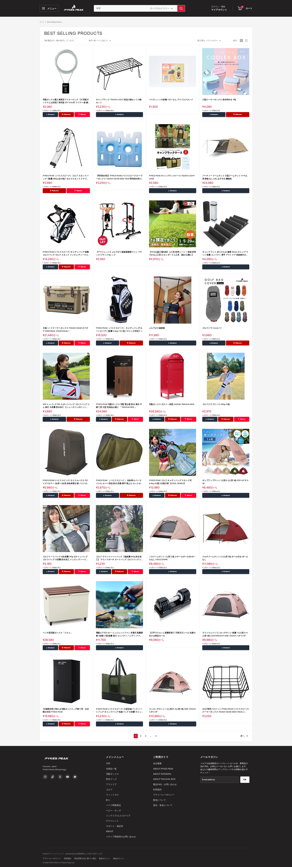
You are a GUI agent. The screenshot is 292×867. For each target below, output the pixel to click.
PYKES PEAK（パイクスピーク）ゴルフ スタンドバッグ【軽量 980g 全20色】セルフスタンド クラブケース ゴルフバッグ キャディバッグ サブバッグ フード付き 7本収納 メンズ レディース (66, 177)
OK (244, 779)
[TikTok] (52, 776)
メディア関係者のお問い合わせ (121, 836)
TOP (108, 763)
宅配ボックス (112, 774)
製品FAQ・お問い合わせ (165, 784)
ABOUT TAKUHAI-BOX (164, 779)
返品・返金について (162, 805)
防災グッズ (111, 779)
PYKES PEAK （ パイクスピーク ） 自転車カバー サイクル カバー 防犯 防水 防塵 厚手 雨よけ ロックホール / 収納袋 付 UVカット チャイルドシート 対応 (119, 482)
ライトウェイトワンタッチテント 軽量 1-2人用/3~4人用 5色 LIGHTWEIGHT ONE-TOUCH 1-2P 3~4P (225, 634)
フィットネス (112, 794)
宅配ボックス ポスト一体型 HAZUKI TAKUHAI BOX (171, 404)
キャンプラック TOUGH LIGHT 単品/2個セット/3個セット (118, 101)
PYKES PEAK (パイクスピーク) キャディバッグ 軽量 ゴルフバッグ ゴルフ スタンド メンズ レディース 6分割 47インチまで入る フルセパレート (66, 253)
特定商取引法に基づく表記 (85, 858)
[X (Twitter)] (60, 776)
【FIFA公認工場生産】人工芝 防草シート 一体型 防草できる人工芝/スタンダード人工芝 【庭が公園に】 (172, 253)
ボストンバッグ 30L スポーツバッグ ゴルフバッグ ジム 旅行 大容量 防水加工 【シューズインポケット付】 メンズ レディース (66, 406)
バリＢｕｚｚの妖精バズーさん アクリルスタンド (171, 99)
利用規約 (157, 789)
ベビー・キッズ (113, 810)
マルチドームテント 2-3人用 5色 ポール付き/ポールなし (225, 558)
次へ (242, 736)
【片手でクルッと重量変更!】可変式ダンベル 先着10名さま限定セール (172, 634)
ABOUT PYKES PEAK (163, 769)
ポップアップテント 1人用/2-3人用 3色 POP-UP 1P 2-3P (225, 482)
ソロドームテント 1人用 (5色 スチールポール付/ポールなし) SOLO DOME (172, 558)
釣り (108, 800)
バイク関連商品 (113, 805)
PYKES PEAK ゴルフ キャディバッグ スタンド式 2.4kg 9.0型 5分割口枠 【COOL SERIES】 (170, 482)
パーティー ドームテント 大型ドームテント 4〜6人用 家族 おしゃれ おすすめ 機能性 (224, 177)
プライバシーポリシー (163, 794)
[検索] (181, 8)
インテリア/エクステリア (118, 815)
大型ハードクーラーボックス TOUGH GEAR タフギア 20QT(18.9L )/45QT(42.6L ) (65, 329)
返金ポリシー (118, 858)
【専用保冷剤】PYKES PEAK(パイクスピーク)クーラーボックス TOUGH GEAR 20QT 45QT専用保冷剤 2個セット (119, 177)
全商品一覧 (111, 769)
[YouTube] (67, 776)
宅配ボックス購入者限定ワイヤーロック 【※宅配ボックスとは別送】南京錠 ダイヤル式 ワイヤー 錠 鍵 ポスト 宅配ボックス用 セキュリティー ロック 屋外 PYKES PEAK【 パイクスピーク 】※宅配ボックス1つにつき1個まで (66, 101)
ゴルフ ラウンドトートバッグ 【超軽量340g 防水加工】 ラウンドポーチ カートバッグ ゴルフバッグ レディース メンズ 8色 (119, 558)
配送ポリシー (104, 858)
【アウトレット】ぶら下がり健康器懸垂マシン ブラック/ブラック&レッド (119, 253)
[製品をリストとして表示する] (246, 40)
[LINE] (75, 776)
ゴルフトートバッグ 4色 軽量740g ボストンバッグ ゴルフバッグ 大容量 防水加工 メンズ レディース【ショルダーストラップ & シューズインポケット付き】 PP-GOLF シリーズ (65, 558)
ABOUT (109, 831)
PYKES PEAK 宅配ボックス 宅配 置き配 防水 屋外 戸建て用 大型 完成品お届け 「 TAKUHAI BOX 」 (119, 405)
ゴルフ (109, 789)
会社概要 (157, 763)
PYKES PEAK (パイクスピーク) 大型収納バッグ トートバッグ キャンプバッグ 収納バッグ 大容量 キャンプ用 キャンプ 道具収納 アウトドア (119, 710)
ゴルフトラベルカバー (212, 328)
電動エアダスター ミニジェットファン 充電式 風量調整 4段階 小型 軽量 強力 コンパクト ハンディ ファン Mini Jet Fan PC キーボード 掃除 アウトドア (119, 634)
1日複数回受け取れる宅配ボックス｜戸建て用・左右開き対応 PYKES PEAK (66, 710)
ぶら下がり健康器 (157, 328)
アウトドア (111, 784)
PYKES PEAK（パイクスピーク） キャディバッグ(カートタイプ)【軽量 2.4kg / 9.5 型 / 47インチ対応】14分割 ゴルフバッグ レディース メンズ (119, 329)
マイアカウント (219, 9)
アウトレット (112, 821)
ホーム (42, 22)
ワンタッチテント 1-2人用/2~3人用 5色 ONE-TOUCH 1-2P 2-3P (172, 710)
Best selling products (54, 22)
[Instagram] (45, 776)
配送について (159, 800)
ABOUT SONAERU (162, 774)
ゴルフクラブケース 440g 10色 (216, 404)
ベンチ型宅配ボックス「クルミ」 (57, 633)
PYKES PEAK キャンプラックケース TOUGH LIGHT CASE (172, 177)
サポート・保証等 (114, 826)
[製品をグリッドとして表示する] (241, 40)
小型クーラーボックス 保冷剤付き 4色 (219, 99)
